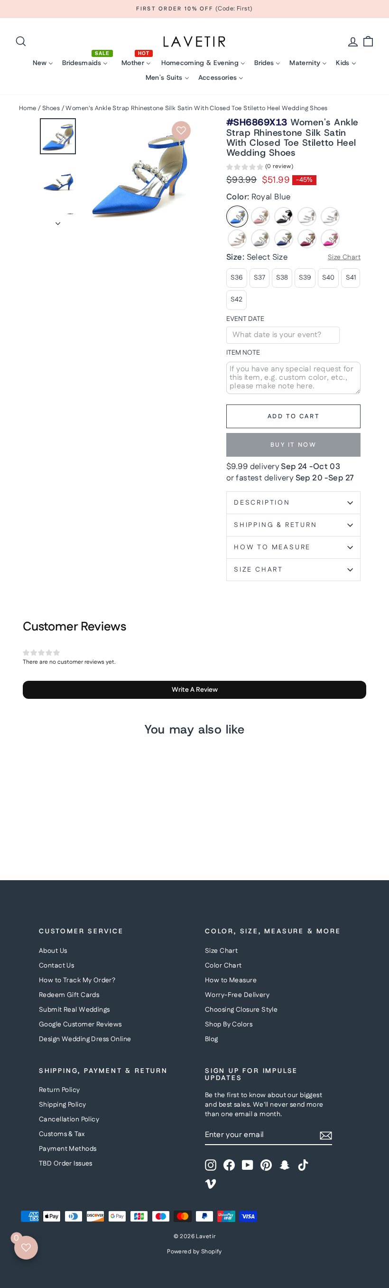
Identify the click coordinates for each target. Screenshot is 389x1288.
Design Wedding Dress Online (85, 1039)
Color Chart (223, 965)
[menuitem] (43, 63)
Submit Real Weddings (74, 1010)
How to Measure (231, 980)
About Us (53, 951)
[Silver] (260, 238)
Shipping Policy (62, 1104)
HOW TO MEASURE (272, 547)
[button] (259, 168)
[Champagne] (237, 238)
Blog (211, 1039)
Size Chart (221, 951)
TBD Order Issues (66, 1163)
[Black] (284, 216)
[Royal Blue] (237, 216)
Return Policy (59, 1090)
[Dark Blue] (284, 238)
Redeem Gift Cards (69, 995)
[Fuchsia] (330, 238)
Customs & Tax (62, 1134)
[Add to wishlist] (181, 130)
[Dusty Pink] (260, 216)
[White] (307, 216)
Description (262, 503)
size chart (258, 569)
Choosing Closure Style (241, 1010)
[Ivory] (330, 216)
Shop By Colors (228, 1024)
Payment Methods (67, 1149)
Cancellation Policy (69, 1119)
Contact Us (56, 965)
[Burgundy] (307, 238)
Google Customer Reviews (80, 1024)
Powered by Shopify (194, 1252)
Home (28, 108)
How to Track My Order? (77, 980)
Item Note (243, 352)
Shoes (51, 108)
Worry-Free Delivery (237, 995)
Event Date (245, 319)
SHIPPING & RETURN (275, 525)
